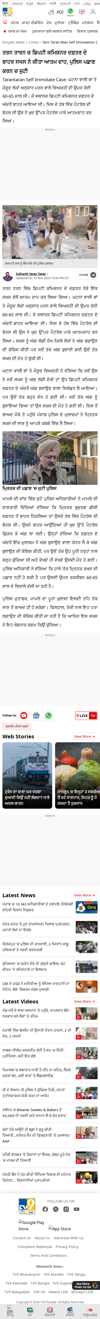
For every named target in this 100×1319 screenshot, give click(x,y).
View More (82, 736)
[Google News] (36, 715)
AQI (60, 12)
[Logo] (7, 12)
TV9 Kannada (16, 1283)
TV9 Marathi (53, 1274)
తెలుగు (41, 3)
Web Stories (18, 736)
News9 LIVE (58, 1291)
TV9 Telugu (76, 1274)
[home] (5, 22)
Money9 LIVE (82, 1291)
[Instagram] (66, 1209)
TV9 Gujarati (62, 1283)
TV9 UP (39, 1291)
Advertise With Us (68, 1237)
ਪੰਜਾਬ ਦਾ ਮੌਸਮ (17, 31)
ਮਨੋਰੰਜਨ (87, 22)
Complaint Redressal (35, 1246)
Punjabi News (13, 42)
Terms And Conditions (48, 1255)
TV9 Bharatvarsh (26, 1274)
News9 (17, 3)
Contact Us (22, 1237)
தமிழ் (87, 3)
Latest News (18, 895)
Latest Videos (20, 1001)
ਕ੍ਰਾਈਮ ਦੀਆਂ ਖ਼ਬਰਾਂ (17, 726)
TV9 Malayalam (17, 1291)
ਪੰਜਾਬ (15, 22)
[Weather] (52, 12)
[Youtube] (24, 715)
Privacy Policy (67, 1246)
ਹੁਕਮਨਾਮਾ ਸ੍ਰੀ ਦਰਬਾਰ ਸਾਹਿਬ (52, 31)
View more (82, 895)
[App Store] (63, 1230)
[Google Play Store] (33, 1225)
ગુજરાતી (65, 3)
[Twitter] (55, 1209)
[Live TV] (80, 12)
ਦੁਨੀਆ (60, 22)
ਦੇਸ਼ (49, 22)
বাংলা (77, 3)
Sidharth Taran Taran (31, 274)
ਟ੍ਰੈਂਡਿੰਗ (73, 22)
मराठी (53, 3)
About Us (42, 1237)
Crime (33, 42)
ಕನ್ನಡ (29, 3)
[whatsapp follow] (48, 715)
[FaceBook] (45, 1209)
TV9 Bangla (39, 1283)
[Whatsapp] (69, 12)
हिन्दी (5, 3)
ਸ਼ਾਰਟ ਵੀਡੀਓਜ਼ (32, 22)
